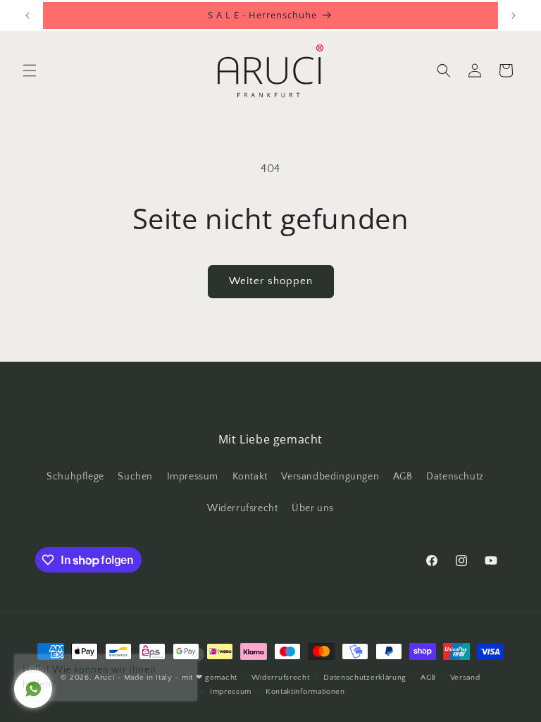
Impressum (192, 476)
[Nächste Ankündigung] (513, 15)
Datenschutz (455, 476)
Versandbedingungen (330, 476)
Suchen (135, 476)
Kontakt (250, 476)
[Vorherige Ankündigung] (27, 15)
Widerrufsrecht (242, 508)
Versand (465, 677)
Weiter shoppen (271, 281)
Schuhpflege (75, 476)
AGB (403, 476)
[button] (29, 70)
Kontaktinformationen (305, 691)
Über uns (313, 508)
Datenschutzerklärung (364, 677)
